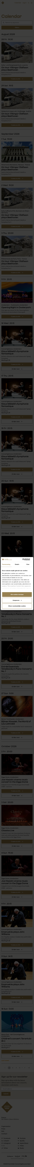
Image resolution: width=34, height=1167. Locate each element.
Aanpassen (16, 600)
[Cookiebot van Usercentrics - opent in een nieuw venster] (24, 559)
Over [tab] (27, 564)
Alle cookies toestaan (17, 594)
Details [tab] (17, 564)
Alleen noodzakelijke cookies (17, 606)
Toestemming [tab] (6, 564)
